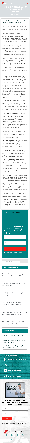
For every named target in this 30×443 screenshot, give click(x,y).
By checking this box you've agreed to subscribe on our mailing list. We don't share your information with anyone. (15, 253)
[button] (27, 3)
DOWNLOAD (7, 418)
